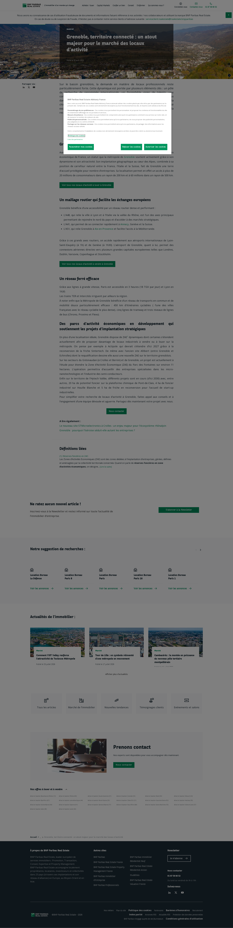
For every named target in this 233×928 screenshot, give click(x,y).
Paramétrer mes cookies (80, 147)
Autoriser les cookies (156, 147)
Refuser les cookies (131, 147)
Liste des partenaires (75, 139)
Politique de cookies (76, 136)
